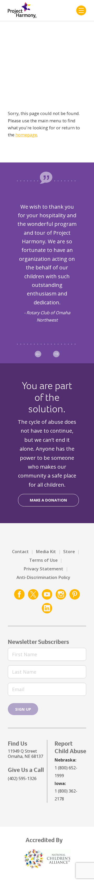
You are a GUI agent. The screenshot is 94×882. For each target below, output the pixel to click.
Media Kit (46, 551)
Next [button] (56, 354)
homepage (26, 135)
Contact (20, 551)
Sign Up (23, 709)
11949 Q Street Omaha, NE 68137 (25, 753)
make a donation (48, 500)
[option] (47, 262)
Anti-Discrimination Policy (43, 577)
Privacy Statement (43, 569)
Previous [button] (38, 354)
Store (69, 551)
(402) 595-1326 (22, 778)
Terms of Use (43, 560)
